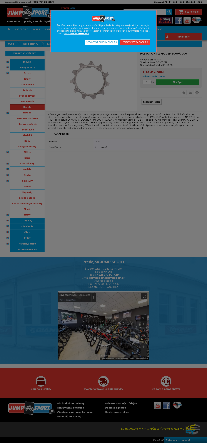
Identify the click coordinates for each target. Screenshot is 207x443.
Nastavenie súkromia (76, 33)
